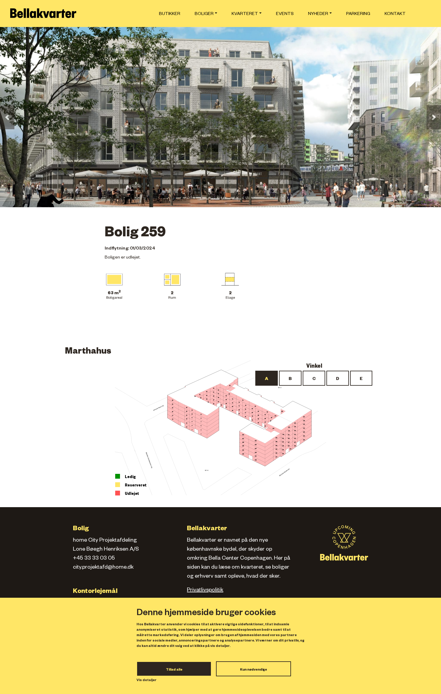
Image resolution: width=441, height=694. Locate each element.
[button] (7, 117)
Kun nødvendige (253, 670)
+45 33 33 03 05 (94, 559)
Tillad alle (174, 670)
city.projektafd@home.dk (103, 568)
